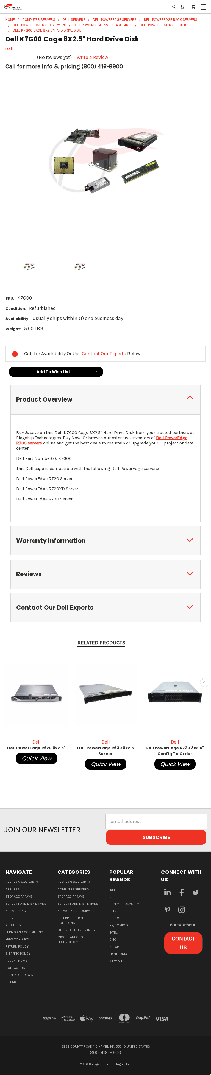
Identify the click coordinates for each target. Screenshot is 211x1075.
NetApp (114, 947)
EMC (112, 939)
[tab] (105, 399)
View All (116, 961)
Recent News (16, 961)
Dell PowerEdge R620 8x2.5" (36, 748)
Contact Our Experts (104, 354)
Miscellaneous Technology (70, 939)
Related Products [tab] (101, 643)
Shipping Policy (17, 953)
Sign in (11, 975)
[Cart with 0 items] (193, 7)
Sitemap (11, 982)
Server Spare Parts (21, 882)
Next (204, 682)
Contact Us (15, 968)
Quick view (36, 758)
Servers (12, 889)
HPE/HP (114, 911)
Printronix (118, 954)
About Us (13, 925)
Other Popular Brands (76, 930)
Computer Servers (73, 889)
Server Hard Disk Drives (25, 904)
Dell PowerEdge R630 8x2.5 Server (105, 750)
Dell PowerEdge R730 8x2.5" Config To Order (175, 750)
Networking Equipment (76, 911)
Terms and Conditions (24, 932)
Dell (112, 897)
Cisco (114, 918)
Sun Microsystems (125, 904)
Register (31, 975)
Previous (6, 682)
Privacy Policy (17, 939)
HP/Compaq (118, 925)
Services (13, 918)
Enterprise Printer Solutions (72, 920)
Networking (15, 911)
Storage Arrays (18, 896)
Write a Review (92, 57)
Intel (113, 932)
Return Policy (17, 946)
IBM (112, 890)
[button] (183, 943)
